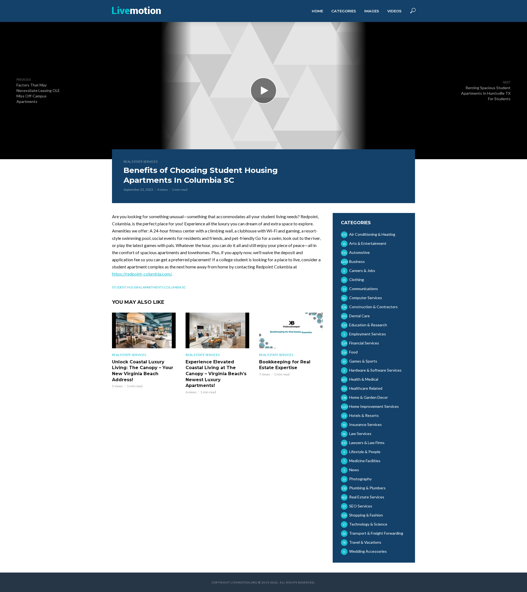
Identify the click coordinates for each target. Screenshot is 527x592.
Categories (343, 11)
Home (317, 11)
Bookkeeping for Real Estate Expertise (284, 365)
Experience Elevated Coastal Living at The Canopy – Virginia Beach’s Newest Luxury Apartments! (216, 373)
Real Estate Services (141, 161)
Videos (394, 11)
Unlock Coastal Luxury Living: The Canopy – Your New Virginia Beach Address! (142, 370)
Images (371, 11)
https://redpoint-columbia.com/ (141, 273)
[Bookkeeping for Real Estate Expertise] (291, 330)
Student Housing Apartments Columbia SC (149, 287)
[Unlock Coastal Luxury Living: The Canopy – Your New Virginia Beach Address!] (144, 330)
